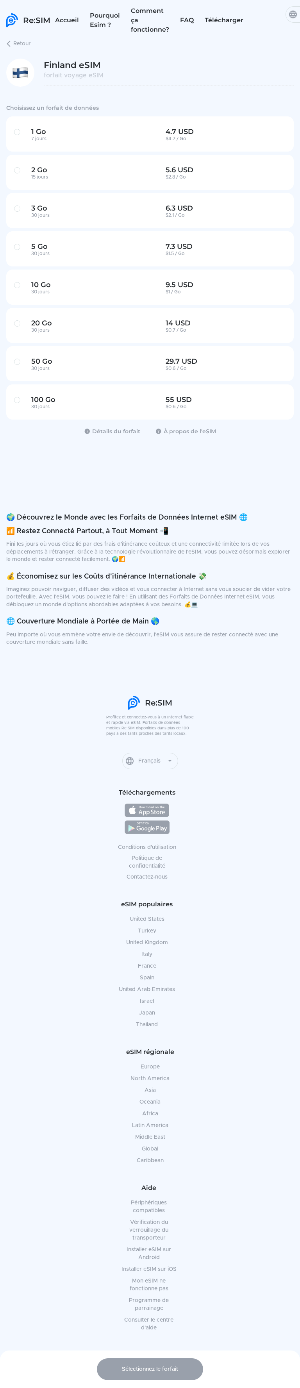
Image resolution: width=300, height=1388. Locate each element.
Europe (150, 1067)
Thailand (147, 1024)
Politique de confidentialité (147, 862)
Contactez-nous (147, 877)
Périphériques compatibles (149, 1206)
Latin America (150, 1125)
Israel (147, 1001)
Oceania (150, 1102)
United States (147, 919)
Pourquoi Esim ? (105, 20)
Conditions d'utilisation (147, 847)
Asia (150, 1090)
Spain (147, 978)
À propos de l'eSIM (190, 431)
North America (150, 1078)
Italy (146, 954)
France (147, 966)
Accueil (67, 20)
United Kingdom (147, 942)
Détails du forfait (116, 431)
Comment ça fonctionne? (150, 20)
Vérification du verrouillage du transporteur (148, 1230)
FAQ (187, 20)
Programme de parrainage (149, 1304)
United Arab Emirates (147, 989)
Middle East (150, 1137)
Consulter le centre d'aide (148, 1324)
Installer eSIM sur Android (149, 1253)
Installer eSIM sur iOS (149, 1269)
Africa (150, 1113)
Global (150, 1149)
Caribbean (150, 1160)
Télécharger (224, 20)
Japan (147, 1013)
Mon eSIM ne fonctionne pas (149, 1285)
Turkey (147, 931)
